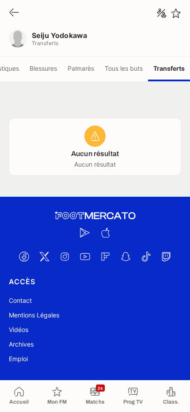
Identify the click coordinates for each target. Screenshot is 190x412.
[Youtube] (84, 256)
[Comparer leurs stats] (161, 13)
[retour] (14, 13)
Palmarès (81, 68)
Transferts (169, 68)
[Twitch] (166, 256)
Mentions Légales (34, 315)
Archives (21, 344)
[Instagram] (64, 256)
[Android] (84, 232)
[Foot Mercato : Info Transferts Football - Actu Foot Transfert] (95, 216)
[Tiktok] (145, 256)
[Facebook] (23, 256)
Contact (20, 300)
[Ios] (105, 232)
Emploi (18, 358)
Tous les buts (124, 68)
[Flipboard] (105, 256)
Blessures (43, 68)
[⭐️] (176, 13)
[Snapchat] (125, 256)
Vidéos (18, 329)
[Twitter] (44, 256)
